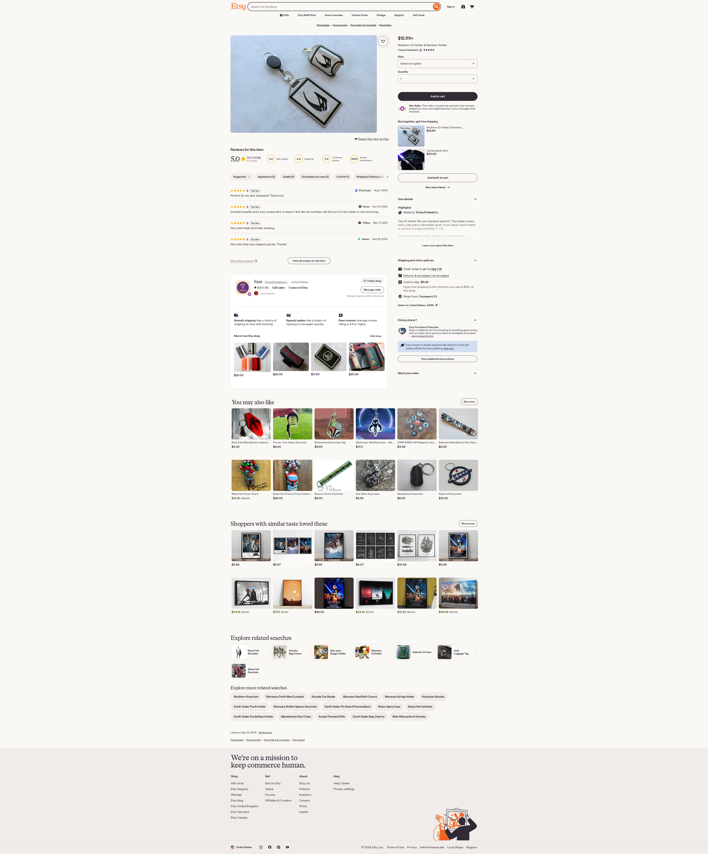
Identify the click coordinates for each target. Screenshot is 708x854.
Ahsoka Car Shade (324, 698)
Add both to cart (437, 177)
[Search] (436, 6)
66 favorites (265, 732)
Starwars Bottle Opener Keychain (296, 708)
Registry (399, 15)
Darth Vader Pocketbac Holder (255, 718)
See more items (436, 187)
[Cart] (472, 6)
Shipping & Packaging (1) (370, 176)
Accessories (340, 25)
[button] (372, 289)
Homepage (323, 25)
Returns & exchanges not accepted (426, 275)
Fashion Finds (360, 15)
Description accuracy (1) (315, 176)
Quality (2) (288, 176)
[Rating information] (255, 287)
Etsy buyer (365, 190)
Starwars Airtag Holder (401, 698)
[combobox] (339, 6)
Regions (471, 847)
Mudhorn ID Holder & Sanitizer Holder (422, 45)
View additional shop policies (437, 358)
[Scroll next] (387, 176)
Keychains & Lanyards (363, 25)
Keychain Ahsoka (435, 698)
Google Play (271, 830)
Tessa (366, 206)
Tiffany (366, 222)
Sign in (451, 6)
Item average (254, 157)
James (365, 239)
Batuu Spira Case (391, 708)
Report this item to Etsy (373, 139)
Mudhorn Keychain (248, 698)
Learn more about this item (437, 245)
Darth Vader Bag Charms (370, 718)
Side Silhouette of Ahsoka (410, 718)
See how (449, 348)
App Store (243, 830)
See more (469, 401)
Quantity (403, 71)
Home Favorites (334, 15)
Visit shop (375, 336)
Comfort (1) (342, 176)
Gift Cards (419, 15)
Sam (258, 281)
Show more (468, 523)
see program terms (422, 336)
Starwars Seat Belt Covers (361, 698)
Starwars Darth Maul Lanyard (286, 698)
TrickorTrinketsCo (408, 49)
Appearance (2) (266, 176)
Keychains (385, 25)
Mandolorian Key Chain (297, 718)
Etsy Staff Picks (307, 15)
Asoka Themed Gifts (333, 718)
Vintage (381, 15)
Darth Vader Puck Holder (251, 708)
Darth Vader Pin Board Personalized (349, 708)
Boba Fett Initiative (422, 708)
